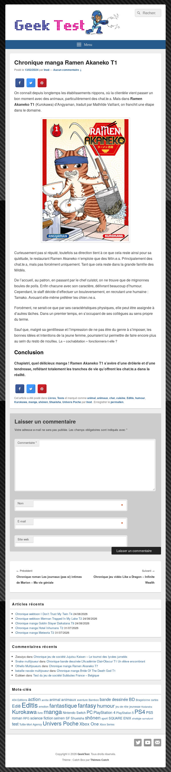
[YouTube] (147, 742)
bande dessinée (114, 699)
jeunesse (134, 707)
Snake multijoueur (27, 661)
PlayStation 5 (125, 713)
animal (91, 398)
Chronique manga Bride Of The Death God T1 (86, 670)
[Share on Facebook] (19, 86)
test (15, 724)
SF (68, 718)
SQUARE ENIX (120, 718)
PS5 (149, 712)
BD (132, 699)
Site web (23, 539)
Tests (60, 398)
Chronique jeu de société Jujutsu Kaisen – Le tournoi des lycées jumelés (80, 656)
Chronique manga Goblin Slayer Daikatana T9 (44, 623)
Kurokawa (20, 402)
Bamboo (94, 700)
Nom (21, 503)
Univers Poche (71, 402)
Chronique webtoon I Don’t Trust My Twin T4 (43, 614)
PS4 (139, 711)
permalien (117, 402)
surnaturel (147, 718)
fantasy (87, 705)
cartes (154, 700)
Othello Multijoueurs (28, 666)
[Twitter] (138, 742)
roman (17, 718)
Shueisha (55, 402)
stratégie (136, 718)
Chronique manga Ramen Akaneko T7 (73, 666)
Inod (46, 70)
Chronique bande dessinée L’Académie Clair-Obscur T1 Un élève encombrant (96, 661)
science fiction (41, 718)
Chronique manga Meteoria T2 (34, 632)
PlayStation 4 (104, 712)
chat (112, 398)
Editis (130, 398)
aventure (82, 700)
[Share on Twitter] (30, 86)
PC (90, 712)
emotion (44, 707)
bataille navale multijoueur (32, 670)
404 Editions (19, 700)
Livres (52, 398)
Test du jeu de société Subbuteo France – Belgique (66, 675)
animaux (102, 398)
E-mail (22, 521)
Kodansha (146, 706)
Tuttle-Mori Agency (30, 724)
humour (140, 398)
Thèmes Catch (99, 760)
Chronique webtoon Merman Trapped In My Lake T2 (48, 618)
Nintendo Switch (74, 712)
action (34, 699)
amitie (45, 700)
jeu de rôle (122, 706)
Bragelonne (143, 700)
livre (40, 713)
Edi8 (16, 706)
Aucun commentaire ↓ (67, 70)
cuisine (120, 398)
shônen (43, 402)
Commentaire (27, 442)
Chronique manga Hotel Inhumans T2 (39, 628)
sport (105, 718)
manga (32, 402)
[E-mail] (157, 742)
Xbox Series (107, 724)
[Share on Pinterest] (42, 86)
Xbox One (89, 724)
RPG (26, 718)
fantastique (63, 705)
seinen (59, 717)
